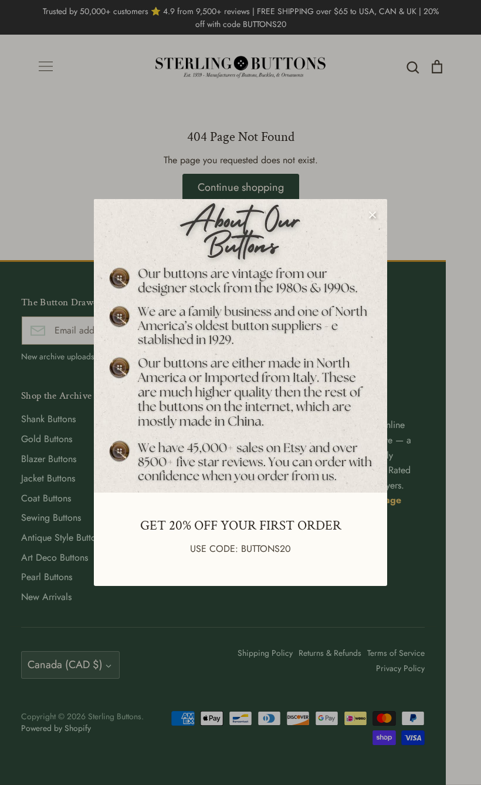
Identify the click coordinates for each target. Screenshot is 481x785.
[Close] (372, 214)
